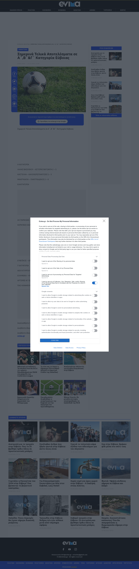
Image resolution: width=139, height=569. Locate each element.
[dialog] (69, 285)
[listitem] (69, 257)
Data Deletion (58, 348)
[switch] (94, 261)
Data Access (69, 348)
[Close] (105, 221)
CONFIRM (55, 340)
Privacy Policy (81, 348)
